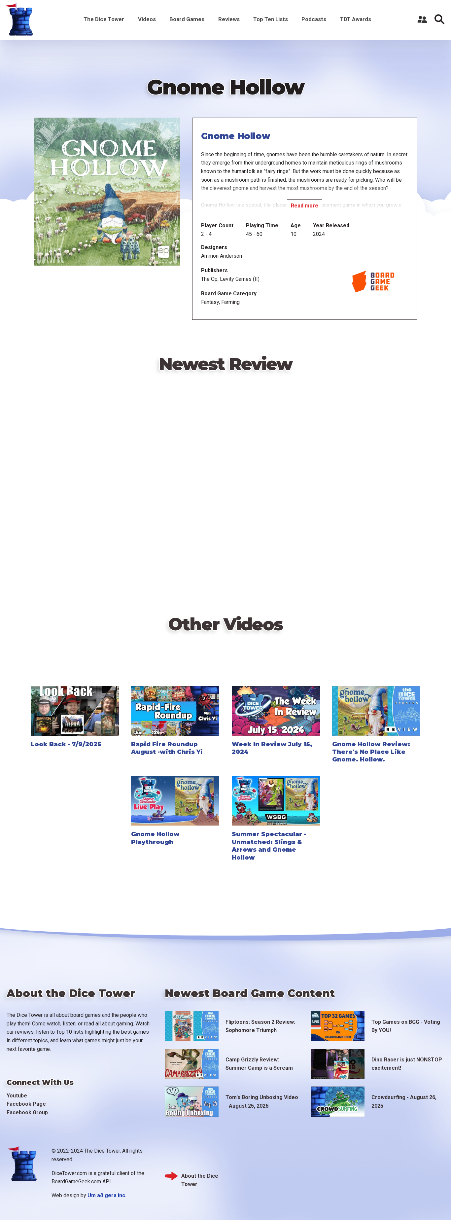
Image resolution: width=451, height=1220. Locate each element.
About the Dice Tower (199, 1176)
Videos (147, 19)
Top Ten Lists (270, 19)
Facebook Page (26, 1104)
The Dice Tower (104, 19)
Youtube (17, 1095)
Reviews (229, 19)
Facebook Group (27, 1112)
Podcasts (313, 19)
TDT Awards (355, 19)
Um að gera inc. (106, 1195)
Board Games (186, 19)
